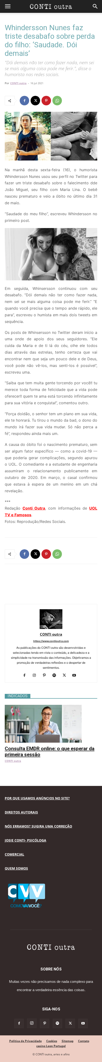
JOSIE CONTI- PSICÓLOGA (25, 840)
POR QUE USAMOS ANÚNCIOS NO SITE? (37, 798)
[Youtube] (76, 675)
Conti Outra (34, 508)
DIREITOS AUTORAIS (21, 812)
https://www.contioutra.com (51, 641)
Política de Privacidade (25, 1041)
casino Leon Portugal (51, 1046)
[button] (7, 6)
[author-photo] (51, 628)
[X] (35, 100)
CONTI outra (18, 83)
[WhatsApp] (57, 100)
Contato (83, 1041)
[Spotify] (56, 675)
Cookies (51, 1041)
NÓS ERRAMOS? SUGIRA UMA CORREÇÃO (38, 826)
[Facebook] (24, 100)
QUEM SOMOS (16, 868)
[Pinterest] (46, 100)
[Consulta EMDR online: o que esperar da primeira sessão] (51, 707)
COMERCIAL (14, 854)
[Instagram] (36, 675)
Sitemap (68, 1041)
